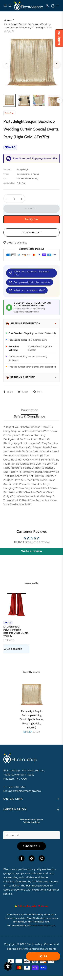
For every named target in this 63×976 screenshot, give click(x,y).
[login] (46, 5)
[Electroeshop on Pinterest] (32, 858)
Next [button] (56, 64)
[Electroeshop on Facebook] (21, 858)
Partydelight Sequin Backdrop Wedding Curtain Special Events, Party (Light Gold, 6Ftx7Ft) (32, 719)
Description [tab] (29, 410)
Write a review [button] (31, 551)
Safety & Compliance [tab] (29, 416)
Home (7, 20)
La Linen (8, 640)
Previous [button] (6, 64)
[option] (31, 62)
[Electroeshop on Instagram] (42, 858)
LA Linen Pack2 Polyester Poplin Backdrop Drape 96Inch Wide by (15, 631)
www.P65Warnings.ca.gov (43, 925)
